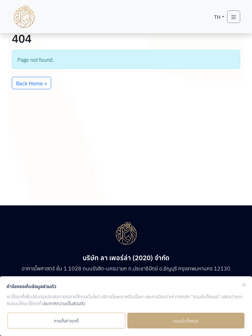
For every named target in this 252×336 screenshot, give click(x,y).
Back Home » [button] (31, 83)
